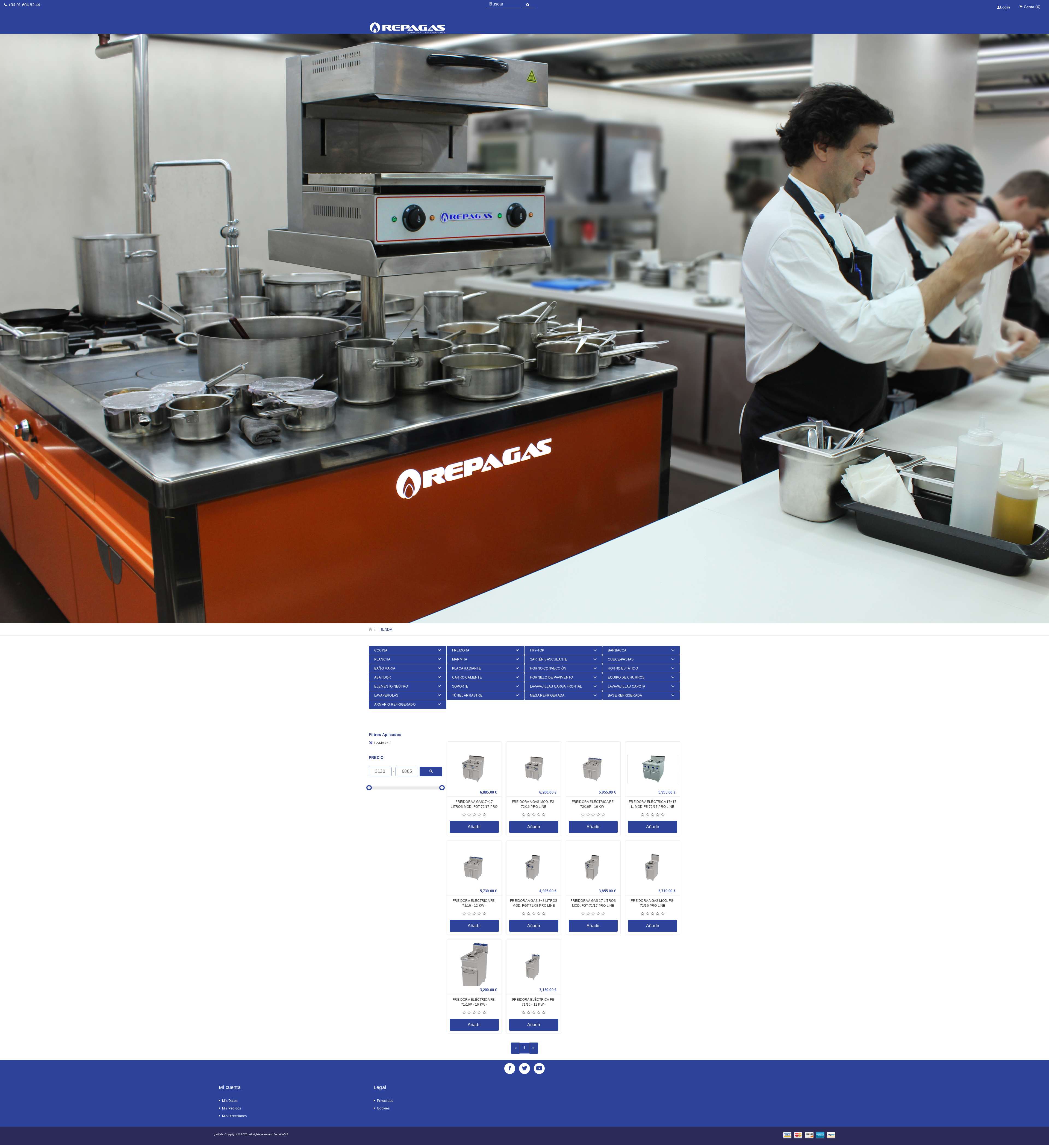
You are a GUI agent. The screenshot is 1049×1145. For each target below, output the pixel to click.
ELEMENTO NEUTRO (391, 686)
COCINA (380, 650)
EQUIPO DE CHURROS (626, 677)
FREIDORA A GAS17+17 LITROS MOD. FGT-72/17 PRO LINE (474, 807)
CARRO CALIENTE (467, 677)
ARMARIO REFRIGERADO (395, 704)
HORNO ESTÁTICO (623, 668)
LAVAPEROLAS (386, 695)
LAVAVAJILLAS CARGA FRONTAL (556, 686)
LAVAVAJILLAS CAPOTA (626, 686)
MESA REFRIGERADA (547, 695)
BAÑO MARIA (384, 668)
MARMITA (459, 659)
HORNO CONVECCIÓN (548, 668)
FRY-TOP (537, 650)
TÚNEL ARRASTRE (467, 695)
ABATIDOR (382, 677)
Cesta (1032, 7)
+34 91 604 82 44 (24, 4)
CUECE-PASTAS (620, 659)
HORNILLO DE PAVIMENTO (551, 677)
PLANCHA (382, 659)
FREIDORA (461, 650)
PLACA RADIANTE (466, 668)
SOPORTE (460, 686)
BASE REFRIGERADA (625, 695)
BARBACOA (617, 650)
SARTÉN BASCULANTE (548, 659)
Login (1005, 7)
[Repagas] (408, 22)
